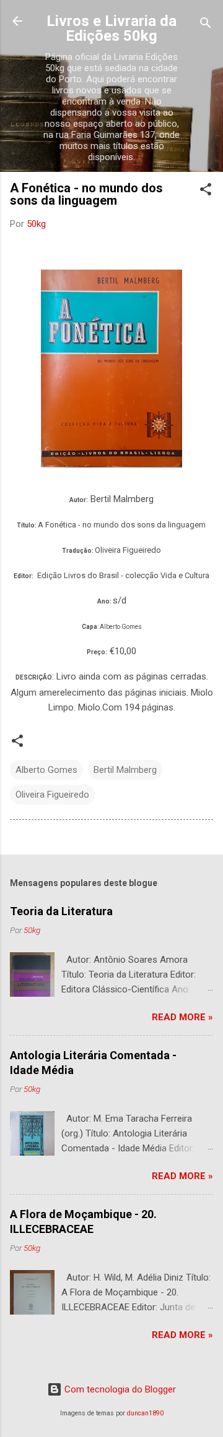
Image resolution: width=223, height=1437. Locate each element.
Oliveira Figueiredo (52, 794)
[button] (205, 191)
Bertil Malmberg (125, 769)
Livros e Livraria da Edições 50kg (111, 28)
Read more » (182, 1017)
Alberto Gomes (46, 769)
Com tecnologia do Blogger (119, 1389)
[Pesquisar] (205, 25)
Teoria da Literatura (61, 911)
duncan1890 (145, 1413)
